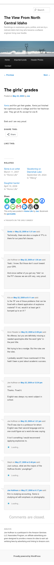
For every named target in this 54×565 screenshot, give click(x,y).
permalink (11, 213)
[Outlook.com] (24, 206)
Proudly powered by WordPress (27, 556)
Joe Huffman (12, 490)
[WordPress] (30, 206)
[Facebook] (42, 201)
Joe (28, 96)
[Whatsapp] (18, 201)
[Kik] (36, 206)
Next (47, 75)
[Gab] (7, 201)
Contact (8, 65)
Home (7, 59)
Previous (9, 75)
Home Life (28, 211)
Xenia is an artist (12, 168)
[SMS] (12, 206)
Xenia (6, 105)
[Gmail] (18, 206)
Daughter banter (12, 182)
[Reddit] (24, 201)
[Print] (30, 201)
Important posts (20, 59)
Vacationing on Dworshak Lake (34, 170)
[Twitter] (7, 206)
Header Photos (37, 59)
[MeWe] (12, 201)
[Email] (36, 201)
